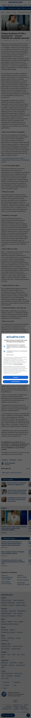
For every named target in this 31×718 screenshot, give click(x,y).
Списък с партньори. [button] (18, 364)
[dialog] (15, 359)
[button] (15, 355)
